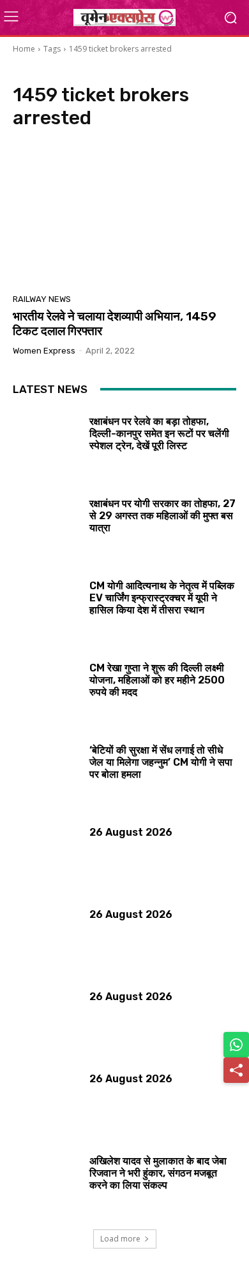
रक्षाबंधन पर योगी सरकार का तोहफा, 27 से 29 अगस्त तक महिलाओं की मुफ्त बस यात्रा (162, 515)
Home (24, 48)
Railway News (42, 299)
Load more (120, 1238)
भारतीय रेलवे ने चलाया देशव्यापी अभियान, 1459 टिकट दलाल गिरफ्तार (114, 323)
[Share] (236, 1070)
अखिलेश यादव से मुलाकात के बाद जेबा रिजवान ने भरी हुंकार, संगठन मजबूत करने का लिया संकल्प (158, 1173)
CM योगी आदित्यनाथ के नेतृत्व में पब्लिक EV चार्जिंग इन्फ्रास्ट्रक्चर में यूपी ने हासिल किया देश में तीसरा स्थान (161, 598)
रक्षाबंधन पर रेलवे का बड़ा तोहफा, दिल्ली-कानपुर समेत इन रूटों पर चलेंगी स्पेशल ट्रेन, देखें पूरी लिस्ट (159, 433)
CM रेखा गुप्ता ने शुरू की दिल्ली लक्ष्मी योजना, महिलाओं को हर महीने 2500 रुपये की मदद (157, 680)
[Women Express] (124, 17)
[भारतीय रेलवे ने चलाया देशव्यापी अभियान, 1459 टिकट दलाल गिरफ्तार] (124, 215)
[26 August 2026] (46, 854)
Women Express (44, 350)
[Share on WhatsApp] (236, 1044)
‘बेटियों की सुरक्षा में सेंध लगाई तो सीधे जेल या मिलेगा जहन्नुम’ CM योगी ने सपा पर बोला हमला (160, 762)
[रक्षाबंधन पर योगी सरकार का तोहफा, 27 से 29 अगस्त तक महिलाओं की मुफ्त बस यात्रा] (46, 525)
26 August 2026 (130, 832)
